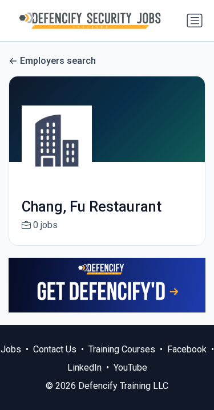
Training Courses (121, 349)
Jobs (11, 349)
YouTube (130, 367)
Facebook (187, 349)
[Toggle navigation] (194, 20)
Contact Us (54, 349)
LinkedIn (84, 367)
